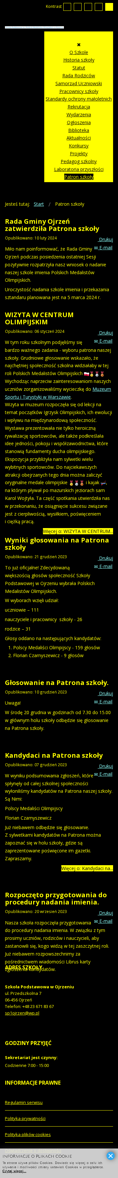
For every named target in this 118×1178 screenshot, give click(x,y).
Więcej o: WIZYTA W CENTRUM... (78, 531)
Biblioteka (78, 130)
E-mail (105, 247)
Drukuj (105, 239)
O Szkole (78, 52)
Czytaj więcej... (14, 1170)
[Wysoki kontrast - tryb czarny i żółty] (99, 7)
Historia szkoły (78, 60)
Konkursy (78, 145)
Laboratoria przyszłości (79, 169)
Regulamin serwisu (24, 1102)
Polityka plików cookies (28, 1134)
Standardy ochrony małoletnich (79, 99)
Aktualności (79, 138)
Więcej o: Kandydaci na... (87, 868)
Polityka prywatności (25, 1118)
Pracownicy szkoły (78, 91)
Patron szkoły (78, 177)
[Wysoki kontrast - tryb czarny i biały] (88, 7)
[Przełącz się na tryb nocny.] (78, 7)
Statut (78, 68)
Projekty (79, 153)
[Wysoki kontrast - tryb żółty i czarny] (109, 7)
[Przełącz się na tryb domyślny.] (67, 7)
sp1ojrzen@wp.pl (22, 1013)
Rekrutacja (79, 107)
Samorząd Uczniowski (78, 83)
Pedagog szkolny (79, 161)
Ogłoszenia (79, 122)
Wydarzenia (79, 114)
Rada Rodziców (78, 75)
